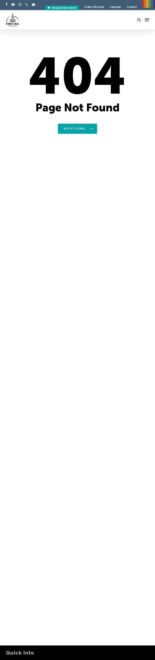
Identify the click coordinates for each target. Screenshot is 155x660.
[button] (147, 20)
